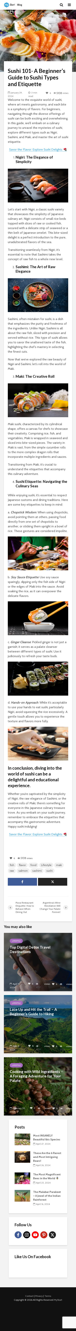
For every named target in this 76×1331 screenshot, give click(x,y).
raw (12, 870)
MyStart (58, 1299)
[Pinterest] (43, 1234)
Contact (29, 1295)
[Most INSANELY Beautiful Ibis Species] (22, 1139)
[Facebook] (18, 1234)
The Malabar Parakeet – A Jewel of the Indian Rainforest (47, 1195)
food (33, 865)
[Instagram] (26, 1234)
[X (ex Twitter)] (52, 1234)
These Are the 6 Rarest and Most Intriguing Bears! (47, 1157)
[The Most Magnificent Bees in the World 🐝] (22, 1178)
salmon (23, 870)
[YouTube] (35, 1234)
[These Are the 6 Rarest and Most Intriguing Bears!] (22, 1156)
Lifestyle (46, 865)
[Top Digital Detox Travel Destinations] (38, 962)
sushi (49, 870)
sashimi (37, 870)
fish (12, 865)
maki (59, 865)
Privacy (39, 1295)
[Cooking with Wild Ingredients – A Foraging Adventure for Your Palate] (38, 1086)
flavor (22, 865)
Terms (47, 1295)
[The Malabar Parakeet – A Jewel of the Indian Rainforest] (22, 1195)
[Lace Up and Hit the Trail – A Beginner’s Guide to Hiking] (38, 1024)
